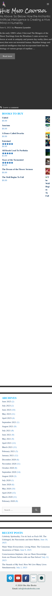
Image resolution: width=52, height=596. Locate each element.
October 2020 (8, 468)
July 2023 (6, 406)
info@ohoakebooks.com (29, 588)
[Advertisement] (26, 82)
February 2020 (8, 501)
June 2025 (6, 401)
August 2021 (7, 426)
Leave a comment (10, 107)
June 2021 (6, 435)
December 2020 (9, 460)
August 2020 (7, 476)
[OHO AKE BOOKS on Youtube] (18, 578)
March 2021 (7, 447)
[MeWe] (33, 578)
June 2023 (6, 410)
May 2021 (6, 439)
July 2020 (6, 480)
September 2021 (9, 422)
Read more (7, 56)
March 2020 (7, 497)
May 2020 (6, 489)
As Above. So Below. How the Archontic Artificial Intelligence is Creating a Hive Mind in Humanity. (25, 20)
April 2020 (7, 493)
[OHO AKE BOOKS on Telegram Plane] (10, 578)
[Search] (36, 510)
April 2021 (7, 443)
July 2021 (6, 430)
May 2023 (6, 414)
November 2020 (9, 464)
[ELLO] (41, 578)
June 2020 (6, 484)
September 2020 (9, 472)
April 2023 (7, 418)
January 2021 (8, 455)
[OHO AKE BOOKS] (4, 4)
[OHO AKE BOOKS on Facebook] (25, 578)
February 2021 (8, 451)
